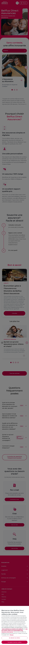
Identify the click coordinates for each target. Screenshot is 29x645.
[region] (14, 625)
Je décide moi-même (14, 637)
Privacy (11, 634)
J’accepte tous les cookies (14, 642)
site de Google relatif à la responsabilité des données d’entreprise (14, 630)
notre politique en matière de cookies (12, 629)
